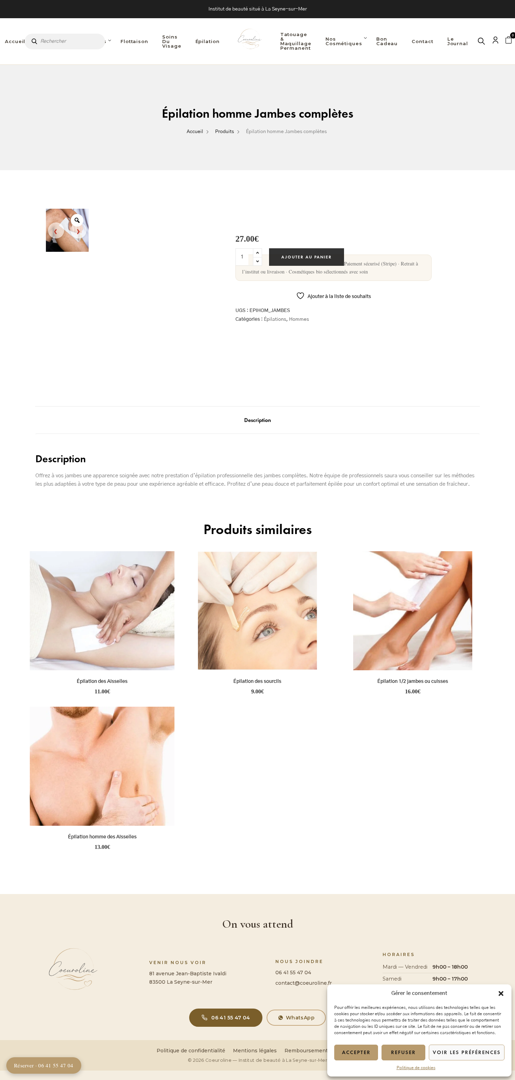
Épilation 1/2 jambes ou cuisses (412, 681)
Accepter (356, 1052)
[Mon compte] (495, 41)
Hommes (299, 319)
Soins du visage (171, 41)
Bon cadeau (387, 41)
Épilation (207, 41)
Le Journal (457, 41)
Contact (422, 41)
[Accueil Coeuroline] (250, 41)
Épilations (275, 319)
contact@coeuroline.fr (303, 983)
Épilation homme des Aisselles (102, 837)
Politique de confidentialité (191, 1050)
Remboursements (307, 1050)
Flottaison (134, 41)
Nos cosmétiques (343, 41)
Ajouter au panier (306, 257)
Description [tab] (257, 420)
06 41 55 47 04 (293, 972)
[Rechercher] (482, 41)
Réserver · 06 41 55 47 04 (44, 1065)
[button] (500, 993)
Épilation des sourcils (257, 681)
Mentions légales (255, 1050)
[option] (67, 230)
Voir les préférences (467, 1052)
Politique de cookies (416, 1068)
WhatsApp (300, 1018)
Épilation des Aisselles (102, 681)
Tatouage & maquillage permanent (295, 41)
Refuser (403, 1052)
